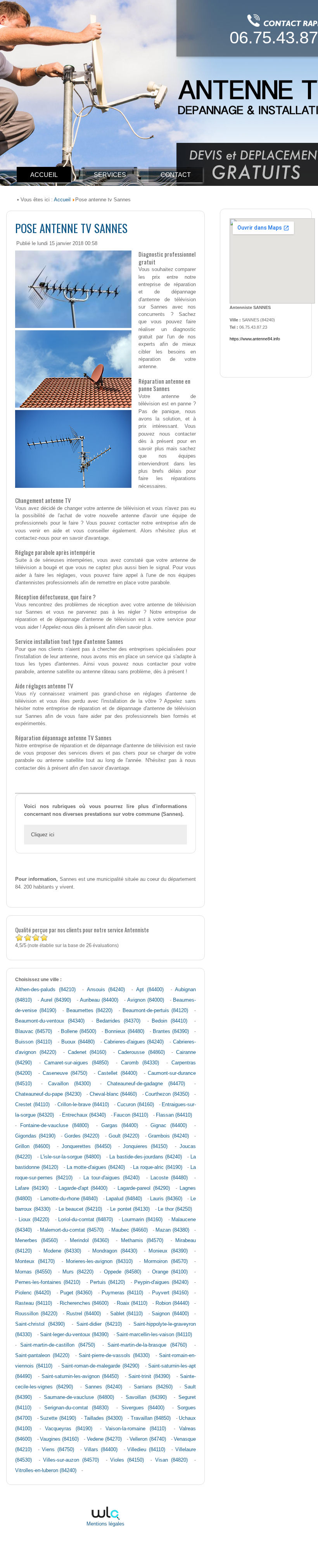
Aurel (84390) (56, 1000)
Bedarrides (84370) (118, 1021)
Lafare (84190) (31, 1188)
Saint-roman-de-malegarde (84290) (100, 1366)
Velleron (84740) (148, 1439)
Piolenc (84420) (33, 1293)
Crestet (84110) (32, 1104)
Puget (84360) (76, 1293)
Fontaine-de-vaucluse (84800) (54, 1125)
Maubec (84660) (129, 1230)
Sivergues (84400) (142, 1408)
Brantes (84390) (171, 1031)
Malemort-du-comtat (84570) (71, 1230)
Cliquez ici (42, 834)
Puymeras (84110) (122, 1293)
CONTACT (176, 175)
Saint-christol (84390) (40, 1324)
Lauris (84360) (166, 1198)
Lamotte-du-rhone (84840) (69, 1198)
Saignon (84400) (170, 1313)
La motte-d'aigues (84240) (96, 1167)
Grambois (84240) (168, 1136)
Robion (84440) (172, 1303)
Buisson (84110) (33, 1042)
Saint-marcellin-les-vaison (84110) (154, 1334)
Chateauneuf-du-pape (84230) (48, 1094)
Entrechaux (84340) (84, 1115)
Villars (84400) (101, 1449)
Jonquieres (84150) (145, 1146)
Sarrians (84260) (153, 1387)
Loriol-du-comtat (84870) (85, 1219)
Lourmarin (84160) (142, 1219)
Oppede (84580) (122, 1272)
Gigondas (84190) (35, 1136)
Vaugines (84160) (59, 1439)
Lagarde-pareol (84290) (144, 1188)
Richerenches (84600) (84, 1303)
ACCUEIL (44, 175)
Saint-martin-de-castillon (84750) (57, 1345)
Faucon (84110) (131, 1115)
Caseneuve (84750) (65, 1073)
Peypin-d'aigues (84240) (161, 1282)
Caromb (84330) (140, 1063)
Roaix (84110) (132, 1303)
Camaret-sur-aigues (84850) (76, 1063)
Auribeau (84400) (99, 1000)
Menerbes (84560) (36, 1240)
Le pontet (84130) (130, 1209)
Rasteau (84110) (33, 1303)
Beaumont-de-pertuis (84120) (155, 1010)
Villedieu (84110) (146, 1449)
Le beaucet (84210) (80, 1209)
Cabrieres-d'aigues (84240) (134, 1042)
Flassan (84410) (174, 1115)
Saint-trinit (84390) (149, 1376)
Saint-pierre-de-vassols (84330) (114, 1355)
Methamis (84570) (142, 1240)
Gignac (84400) (168, 1125)
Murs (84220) (77, 1272)
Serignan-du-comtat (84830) (76, 1408)
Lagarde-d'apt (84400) (83, 1188)
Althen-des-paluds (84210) (45, 989)
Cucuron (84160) (135, 1104)
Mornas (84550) (33, 1272)
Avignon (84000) (145, 1000)
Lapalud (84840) (124, 1198)
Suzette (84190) (58, 1418)
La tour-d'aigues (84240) (111, 1178)
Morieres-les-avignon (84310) (99, 1261)
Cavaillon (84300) (69, 1083)
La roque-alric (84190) (157, 1167)
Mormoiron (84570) (166, 1261)
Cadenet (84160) (87, 1052)
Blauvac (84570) (33, 1031)
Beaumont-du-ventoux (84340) (50, 1021)
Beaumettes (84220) (89, 1010)
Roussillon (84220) (36, 1313)
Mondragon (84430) (114, 1251)
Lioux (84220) (34, 1219)
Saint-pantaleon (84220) (42, 1355)
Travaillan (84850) (151, 1418)
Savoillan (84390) (146, 1397)
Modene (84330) (62, 1251)
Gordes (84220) (82, 1136)
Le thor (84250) (175, 1209)
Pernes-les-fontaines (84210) (47, 1282)
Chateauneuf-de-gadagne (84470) (146, 1083)
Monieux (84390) (168, 1251)
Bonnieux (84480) (124, 1031)
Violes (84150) (127, 1460)
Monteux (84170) (35, 1261)
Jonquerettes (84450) (86, 1146)
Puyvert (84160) (170, 1293)
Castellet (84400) (117, 1073)
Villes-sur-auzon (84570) (71, 1460)
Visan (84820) (171, 1460)
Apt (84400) (150, 989)
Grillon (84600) (32, 1146)
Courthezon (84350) (167, 1094)
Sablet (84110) (126, 1313)
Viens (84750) (58, 1449)
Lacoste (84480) (169, 1178)
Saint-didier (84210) (99, 1324)
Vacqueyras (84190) (68, 1428)
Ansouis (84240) (106, 989)
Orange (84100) (170, 1272)
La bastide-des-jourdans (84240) (145, 1157)
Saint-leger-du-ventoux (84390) (74, 1334)
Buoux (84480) (78, 1042)
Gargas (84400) (119, 1125)
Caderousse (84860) (141, 1052)
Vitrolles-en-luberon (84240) (45, 1470)
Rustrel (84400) (83, 1313)
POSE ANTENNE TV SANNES (71, 228)
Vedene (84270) (104, 1439)
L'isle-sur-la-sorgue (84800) (70, 1157)
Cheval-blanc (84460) (113, 1094)
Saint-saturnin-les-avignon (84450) (80, 1376)
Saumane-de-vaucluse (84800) (79, 1397)
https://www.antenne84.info (255, 338)
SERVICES (110, 175)
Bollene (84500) (78, 1031)
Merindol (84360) (89, 1240)
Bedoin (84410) (169, 1021)
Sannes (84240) (103, 1387)
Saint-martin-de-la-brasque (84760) (147, 1345)
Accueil (62, 199)
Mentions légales (105, 1524)
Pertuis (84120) (107, 1282)
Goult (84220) (124, 1136)
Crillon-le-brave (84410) (83, 1104)
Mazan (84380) (172, 1230)
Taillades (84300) (103, 1418)
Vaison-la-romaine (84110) (135, 1428)
